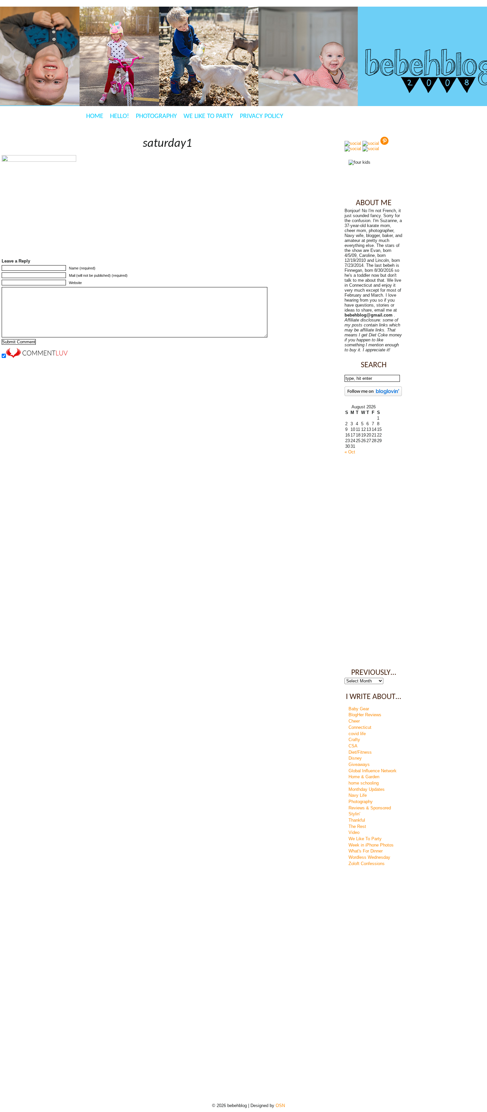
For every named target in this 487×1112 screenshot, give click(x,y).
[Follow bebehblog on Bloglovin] (373, 394)
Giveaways (359, 764)
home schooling (364, 783)
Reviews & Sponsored (370, 807)
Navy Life (358, 795)
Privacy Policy (261, 116)
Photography (156, 116)
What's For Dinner (366, 851)
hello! (119, 116)
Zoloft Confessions (367, 863)
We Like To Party (208, 116)
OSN (280, 1105)
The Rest (357, 826)
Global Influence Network (373, 770)
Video (354, 832)
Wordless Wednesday (369, 857)
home (94, 116)
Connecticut (360, 727)
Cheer (354, 721)
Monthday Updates (367, 789)
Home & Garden (364, 776)
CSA (353, 745)
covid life (357, 733)
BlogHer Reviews (365, 714)
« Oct (350, 451)
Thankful (357, 820)
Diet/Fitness (360, 752)
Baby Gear (359, 708)
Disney (355, 758)
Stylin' (354, 813)
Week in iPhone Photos (371, 845)
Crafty (354, 739)
